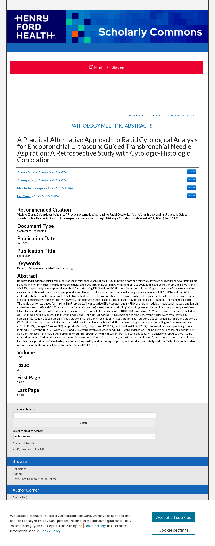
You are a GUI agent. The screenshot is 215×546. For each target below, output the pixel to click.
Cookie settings (95, 526)
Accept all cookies (173, 517)
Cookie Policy (50, 531)
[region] (107, 523)
